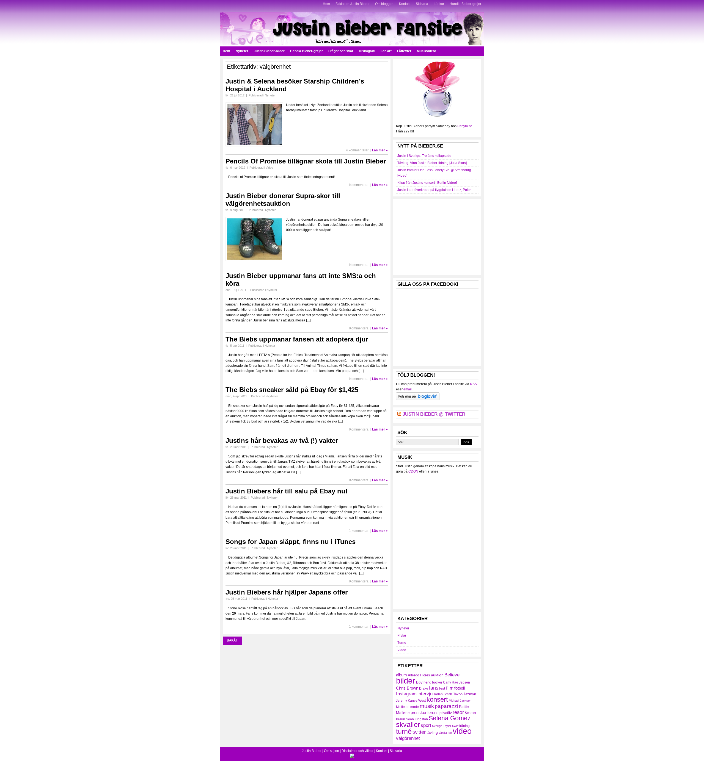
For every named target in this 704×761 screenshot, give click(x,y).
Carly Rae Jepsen (456, 682)
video (462, 731)
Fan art (386, 51)
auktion (437, 675)
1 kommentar (359, 531)
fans (433, 688)
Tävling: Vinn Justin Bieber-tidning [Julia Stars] (432, 163)
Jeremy (401, 700)
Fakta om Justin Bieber (353, 4)
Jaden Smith (442, 694)
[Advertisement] (437, 236)
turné (404, 731)
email (407, 389)
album (401, 675)
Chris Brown (407, 688)
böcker (437, 682)
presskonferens (425, 712)
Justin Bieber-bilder (269, 51)
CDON (413, 471)
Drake (423, 688)
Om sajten (331, 751)
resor (458, 712)
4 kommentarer (357, 150)
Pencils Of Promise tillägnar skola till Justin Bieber (306, 161)
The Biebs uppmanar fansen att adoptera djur (297, 339)
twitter (419, 732)
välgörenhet (408, 738)
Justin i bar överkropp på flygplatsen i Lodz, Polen (434, 190)
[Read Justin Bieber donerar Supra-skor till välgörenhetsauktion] (254, 260)
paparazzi (446, 706)
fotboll (459, 688)
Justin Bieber (311, 751)
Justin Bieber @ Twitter (434, 414)
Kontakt (404, 4)
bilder (405, 680)
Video (269, 167)
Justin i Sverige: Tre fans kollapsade (424, 156)
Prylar (401, 635)
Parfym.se (464, 126)
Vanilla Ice (445, 732)
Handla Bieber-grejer (465, 4)
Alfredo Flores (419, 675)
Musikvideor (426, 51)
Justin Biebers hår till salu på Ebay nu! (287, 491)
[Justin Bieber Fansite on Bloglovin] (417, 399)
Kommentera (359, 185)
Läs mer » (380, 150)
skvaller (408, 724)
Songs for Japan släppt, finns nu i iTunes (291, 541)
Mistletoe (402, 707)
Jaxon (458, 694)
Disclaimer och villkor (357, 751)
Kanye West (417, 700)
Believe (452, 674)
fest (442, 688)
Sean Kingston (417, 719)
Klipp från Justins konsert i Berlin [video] (427, 183)
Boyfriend (423, 682)
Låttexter (404, 51)
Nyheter (242, 51)
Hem (326, 4)
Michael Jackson (460, 700)
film (449, 688)
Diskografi (367, 51)
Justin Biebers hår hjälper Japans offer (287, 592)
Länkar (439, 4)
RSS (473, 384)
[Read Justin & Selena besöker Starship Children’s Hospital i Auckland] (254, 145)
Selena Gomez (450, 718)
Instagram (406, 693)
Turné (401, 643)
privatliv (445, 713)
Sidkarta (422, 4)
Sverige (437, 725)
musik (427, 706)
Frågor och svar (340, 51)
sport (426, 725)
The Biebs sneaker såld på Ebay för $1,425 (292, 389)
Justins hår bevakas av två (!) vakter (282, 440)
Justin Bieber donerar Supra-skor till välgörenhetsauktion (283, 199)
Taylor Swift (450, 725)
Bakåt (232, 640)
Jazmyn (469, 694)
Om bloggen (384, 4)
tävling (432, 732)
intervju (425, 693)
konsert (437, 699)
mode (414, 707)
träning (464, 726)
